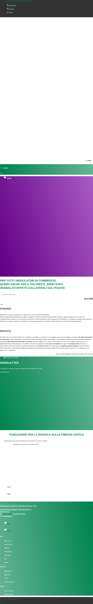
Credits (2, 602)
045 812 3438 (7, 514)
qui (83, 341)
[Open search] (4, 168)
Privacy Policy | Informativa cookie (8, 598)
